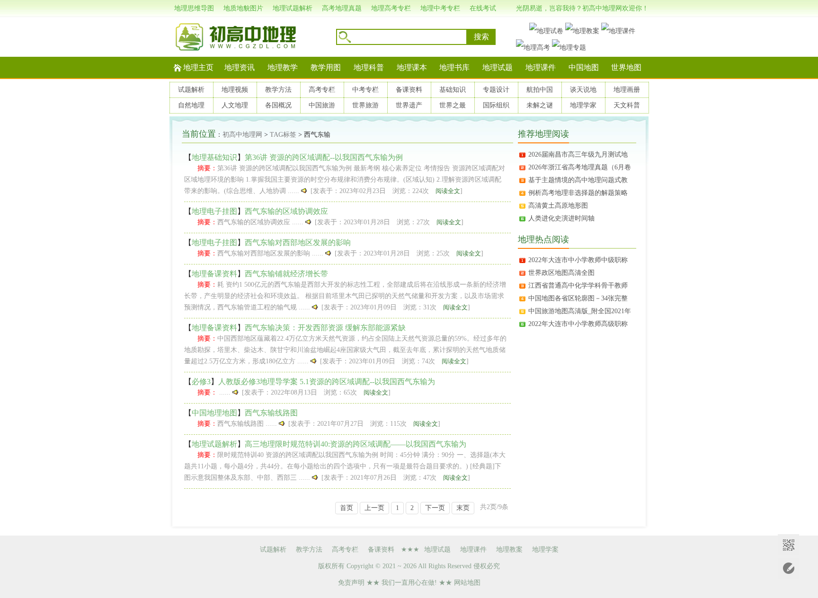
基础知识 (452, 89)
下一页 (435, 507)
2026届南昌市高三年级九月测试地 (578, 154)
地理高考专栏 (391, 8)
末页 (463, 507)
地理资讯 (239, 67)
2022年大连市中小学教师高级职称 (578, 323)
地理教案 (509, 549)
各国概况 (278, 105)
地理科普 (369, 67)
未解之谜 (539, 105)
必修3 (201, 382)
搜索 (481, 37)
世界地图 (626, 67)
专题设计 (496, 89)
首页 (346, 507)
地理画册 (627, 89)
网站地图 (467, 582)
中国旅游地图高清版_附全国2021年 (579, 311)
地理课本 (412, 67)
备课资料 (409, 89)
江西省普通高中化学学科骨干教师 (578, 285)
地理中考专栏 (440, 8)
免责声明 (351, 582)
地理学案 (545, 549)
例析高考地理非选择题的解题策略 (578, 192)
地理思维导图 (194, 8)
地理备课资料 (214, 274)
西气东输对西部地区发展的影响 (298, 242)
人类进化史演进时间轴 (561, 218)
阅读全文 (448, 190)
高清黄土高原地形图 (558, 205)
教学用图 (326, 67)
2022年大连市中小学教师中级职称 (578, 260)
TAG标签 (283, 134)
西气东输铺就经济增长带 (286, 274)
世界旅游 (365, 105)
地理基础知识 (214, 157)
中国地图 (584, 67)
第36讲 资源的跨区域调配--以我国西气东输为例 (324, 157)
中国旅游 (322, 105)
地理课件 (540, 67)
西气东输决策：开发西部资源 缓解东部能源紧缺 (325, 328)
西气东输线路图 (271, 413)
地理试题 (497, 67)
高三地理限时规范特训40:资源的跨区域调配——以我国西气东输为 (355, 444)
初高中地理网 (242, 134)
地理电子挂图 (214, 211)
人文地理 (235, 105)
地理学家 (583, 105)
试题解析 (191, 89)
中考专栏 (365, 89)
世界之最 (452, 105)
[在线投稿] (788, 568)
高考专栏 (322, 89)
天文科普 (627, 105)
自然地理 (191, 105)
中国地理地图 (214, 413)
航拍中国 (539, 89)
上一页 (374, 507)
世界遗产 (409, 105)
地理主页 (198, 67)
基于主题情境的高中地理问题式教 (578, 180)
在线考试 (483, 8)
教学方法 (278, 89)
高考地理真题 (342, 8)
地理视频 (235, 89)
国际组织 (496, 105)
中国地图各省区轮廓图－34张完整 (578, 298)
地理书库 (454, 67)
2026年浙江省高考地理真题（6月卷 (579, 167)
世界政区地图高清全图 (561, 272)
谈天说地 (583, 89)
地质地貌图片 (243, 8)
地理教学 (282, 67)
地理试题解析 (292, 8)
